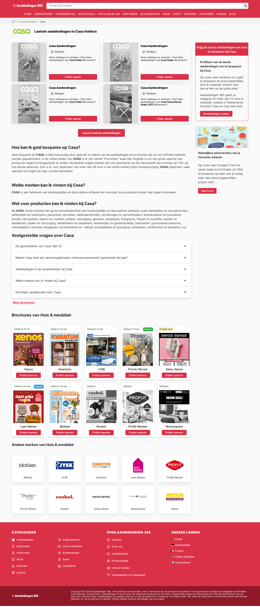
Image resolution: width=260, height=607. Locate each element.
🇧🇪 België (177, 539)
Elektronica (86, 13)
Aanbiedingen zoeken (216, 113)
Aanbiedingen (43, 13)
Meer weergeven (24, 302)
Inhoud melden (121, 567)
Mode (166, 13)
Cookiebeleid (120, 553)
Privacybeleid (120, 560)
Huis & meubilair (109, 13)
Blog (232, 13)
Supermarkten (65, 13)
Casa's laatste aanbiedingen (101, 133)
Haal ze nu (207, 190)
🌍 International (180, 562)
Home (27, 13)
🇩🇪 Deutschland (180, 545)
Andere (221, 13)
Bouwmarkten (150, 13)
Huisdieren (206, 13)
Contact (116, 539)
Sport (177, 13)
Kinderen (190, 13)
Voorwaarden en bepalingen (128, 575)
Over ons (117, 546)
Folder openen (73, 77)
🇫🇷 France (177, 550)
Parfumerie (130, 13)
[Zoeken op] (245, 6)
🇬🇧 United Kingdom (182, 556)
